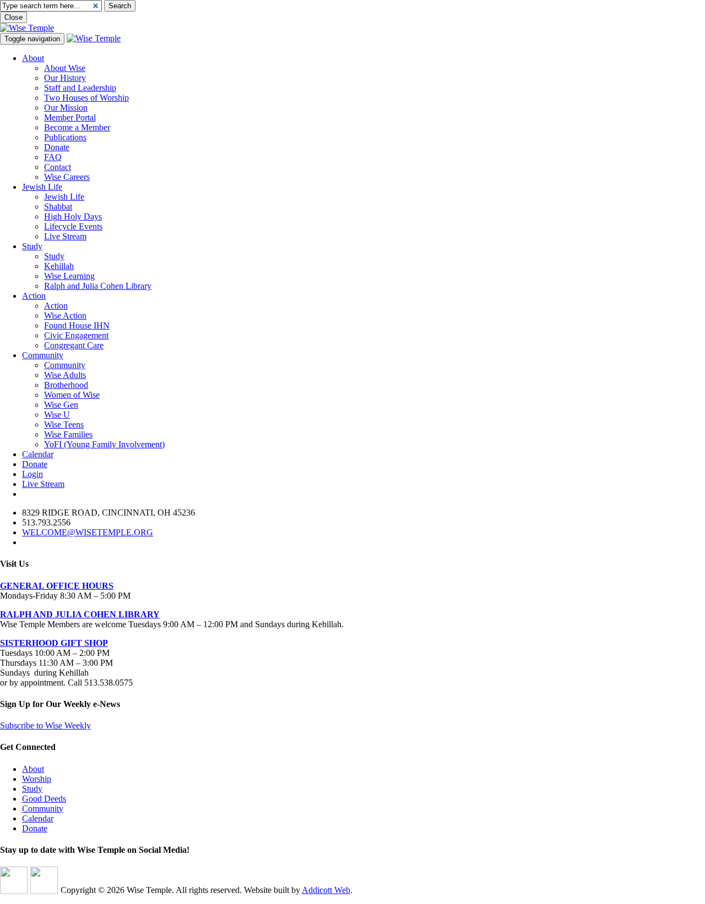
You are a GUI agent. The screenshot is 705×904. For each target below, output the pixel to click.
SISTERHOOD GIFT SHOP (54, 643)
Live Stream (65, 236)
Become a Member (77, 127)
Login (32, 474)
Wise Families (68, 434)
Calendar (37, 454)
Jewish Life (42, 186)
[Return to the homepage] (27, 27)
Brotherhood (66, 385)
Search (120, 6)
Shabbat (58, 206)
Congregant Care (74, 345)
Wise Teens (64, 424)
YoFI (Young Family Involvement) (104, 444)
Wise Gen (61, 404)
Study (32, 246)
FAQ (53, 157)
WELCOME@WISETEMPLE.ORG (87, 532)
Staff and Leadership (80, 87)
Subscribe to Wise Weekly (45, 725)
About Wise (64, 68)
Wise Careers (67, 177)
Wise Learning (69, 276)
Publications (65, 137)
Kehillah (59, 266)
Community (42, 355)
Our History (65, 78)
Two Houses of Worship (86, 97)
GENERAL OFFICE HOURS (56, 585)
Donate (56, 147)
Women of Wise (72, 394)
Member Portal (70, 117)
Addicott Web (326, 890)
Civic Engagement (76, 335)
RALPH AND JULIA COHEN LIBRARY (80, 614)
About (33, 58)
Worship (36, 779)
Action (34, 295)
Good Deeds (44, 798)
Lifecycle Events (73, 226)
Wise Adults (65, 375)
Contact (57, 167)
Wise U (57, 414)
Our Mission (66, 107)
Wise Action (65, 315)
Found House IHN (77, 325)
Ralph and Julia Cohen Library (97, 286)
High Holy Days (73, 216)
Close (13, 17)
